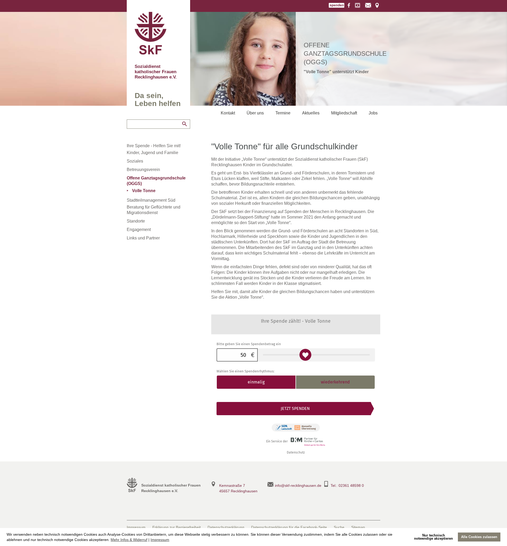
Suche (339, 527)
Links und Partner (143, 238)
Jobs (373, 113)
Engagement (139, 229)
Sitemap (358, 527)
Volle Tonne (144, 190)
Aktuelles (311, 113)
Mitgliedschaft (344, 113)
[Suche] (184, 124)
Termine (282, 113)
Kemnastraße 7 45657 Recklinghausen (238, 488)
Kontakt (228, 113)
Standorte (136, 221)
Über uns (255, 113)
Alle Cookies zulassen (479, 537)
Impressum (160, 540)
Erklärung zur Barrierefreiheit (176, 527)
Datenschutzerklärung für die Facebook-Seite (289, 527)
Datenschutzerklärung (226, 527)
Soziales (135, 161)
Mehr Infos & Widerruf (129, 540)
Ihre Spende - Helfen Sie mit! (154, 146)
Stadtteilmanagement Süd (151, 200)
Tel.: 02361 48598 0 (347, 485)
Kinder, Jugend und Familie (152, 152)
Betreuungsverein (143, 169)
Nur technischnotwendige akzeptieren (433, 537)
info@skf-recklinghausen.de (298, 485)
